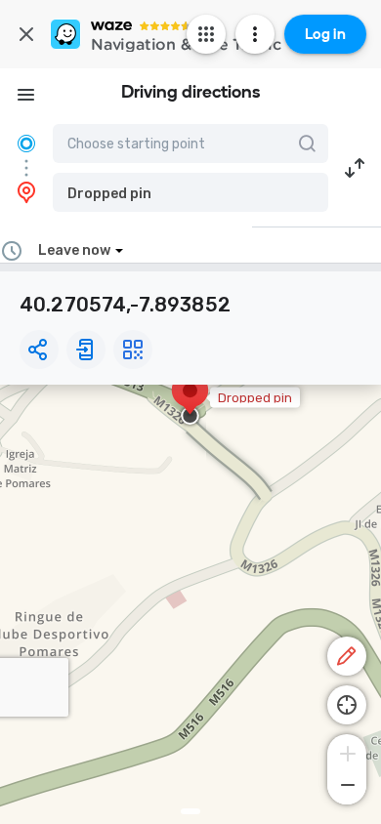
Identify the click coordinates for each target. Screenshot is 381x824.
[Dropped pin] (190, 400)
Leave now (74, 250)
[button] (190, 192)
